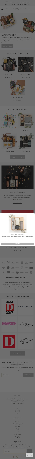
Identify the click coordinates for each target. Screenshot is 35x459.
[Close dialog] (34, 213)
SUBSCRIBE (17, 243)
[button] (17, 223)
